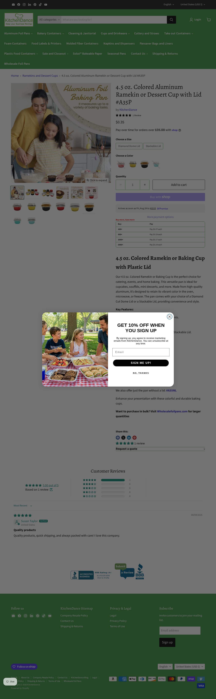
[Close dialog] (169, 316)
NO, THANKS (141, 373)
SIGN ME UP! (141, 362)
